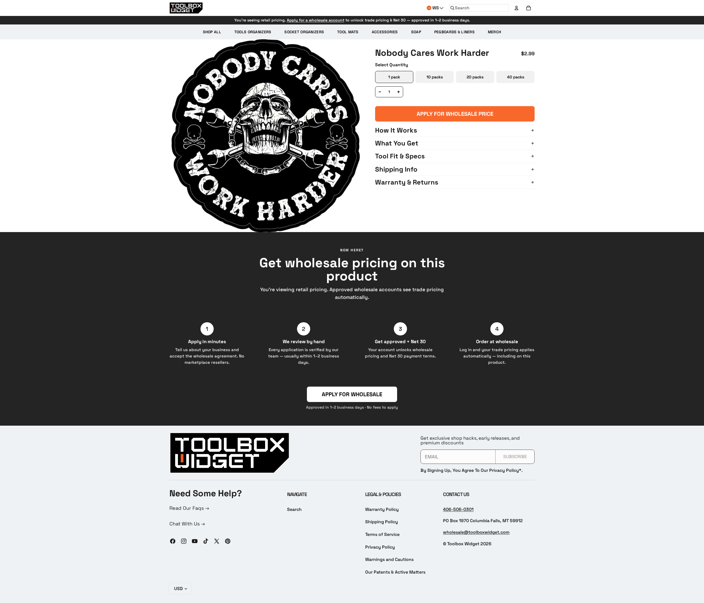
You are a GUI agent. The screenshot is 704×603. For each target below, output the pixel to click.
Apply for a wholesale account (315, 20)
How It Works (396, 130)
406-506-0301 (458, 509)
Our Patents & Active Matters (395, 572)
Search (294, 509)
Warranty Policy (382, 509)
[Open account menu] (516, 8)
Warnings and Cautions (389, 559)
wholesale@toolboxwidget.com (476, 532)
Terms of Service (382, 534)
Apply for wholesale (352, 394)
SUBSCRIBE (515, 456)
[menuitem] (212, 31)
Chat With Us (185, 524)
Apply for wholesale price (455, 113)
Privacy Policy (380, 547)
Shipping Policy (381, 522)
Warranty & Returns (406, 182)
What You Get (396, 143)
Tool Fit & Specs (400, 156)
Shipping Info (396, 169)
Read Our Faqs (187, 508)
